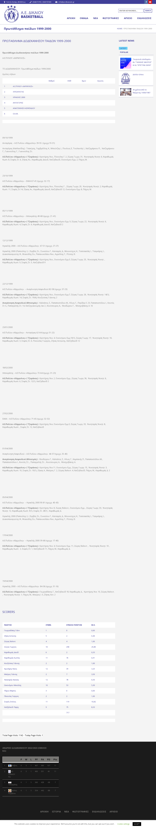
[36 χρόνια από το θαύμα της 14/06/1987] (125, 91)
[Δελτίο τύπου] (125, 78)
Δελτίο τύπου (138, 74)
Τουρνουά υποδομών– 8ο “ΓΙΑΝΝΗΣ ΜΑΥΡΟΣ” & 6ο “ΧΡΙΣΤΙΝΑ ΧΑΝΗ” (142, 62)
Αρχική (44, 811)
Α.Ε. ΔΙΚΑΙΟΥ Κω (11, 774)
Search (148, 11)
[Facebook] (146, 2)
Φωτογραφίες (80, 811)
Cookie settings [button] (123, 824)
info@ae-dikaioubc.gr (66, 2)
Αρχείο (114, 811)
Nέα (66, 811)
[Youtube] (150, 2)
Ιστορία (56, 811)
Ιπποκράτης (12, 784)
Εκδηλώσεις (99, 811)
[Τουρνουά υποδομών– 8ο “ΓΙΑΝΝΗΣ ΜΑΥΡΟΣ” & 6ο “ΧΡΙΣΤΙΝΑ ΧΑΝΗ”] (125, 63)
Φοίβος (14, 765)
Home (119, 28)
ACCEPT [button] (137, 824)
